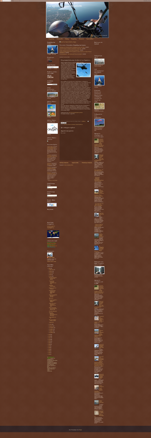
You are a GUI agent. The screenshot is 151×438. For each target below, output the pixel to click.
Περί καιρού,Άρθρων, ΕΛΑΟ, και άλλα (52, 320)
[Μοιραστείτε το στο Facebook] (64, 123)
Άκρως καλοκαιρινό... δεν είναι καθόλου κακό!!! (98, 170)
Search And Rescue (79, 124)
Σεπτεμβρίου (51, 327)
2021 (49, 352)
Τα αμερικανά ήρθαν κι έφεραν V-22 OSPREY (53, 300)
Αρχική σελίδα (75, 162)
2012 (49, 337)
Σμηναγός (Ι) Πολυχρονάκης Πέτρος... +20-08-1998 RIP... (101, 346)
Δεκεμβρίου (51, 332)
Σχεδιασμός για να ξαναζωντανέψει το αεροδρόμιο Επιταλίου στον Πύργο (72, 47)
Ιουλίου (50, 324)
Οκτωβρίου (51, 329)
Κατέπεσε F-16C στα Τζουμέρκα (52, 288)
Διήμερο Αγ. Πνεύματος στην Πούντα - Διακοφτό (53, 295)
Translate (55, 68)
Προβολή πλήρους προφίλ (51, 261)
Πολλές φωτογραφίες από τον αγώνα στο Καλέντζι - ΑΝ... (53, 308)
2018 (49, 347)
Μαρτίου (50, 271)
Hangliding (74, 39)
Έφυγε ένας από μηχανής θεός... (101, 214)
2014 (49, 341)
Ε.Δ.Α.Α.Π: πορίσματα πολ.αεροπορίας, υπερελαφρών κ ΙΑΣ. (51, 227)
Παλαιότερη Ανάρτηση (87, 162)
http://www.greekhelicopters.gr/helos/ (76, 112)
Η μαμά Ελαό (51, 322)
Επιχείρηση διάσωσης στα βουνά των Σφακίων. (53, 278)
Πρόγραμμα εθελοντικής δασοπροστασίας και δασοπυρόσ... (53, 314)
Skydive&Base (89, 39)
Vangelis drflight (50, 146)
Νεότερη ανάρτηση (64, 162)
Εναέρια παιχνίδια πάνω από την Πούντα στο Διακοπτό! (69, 50)
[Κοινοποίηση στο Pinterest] (65, 123)
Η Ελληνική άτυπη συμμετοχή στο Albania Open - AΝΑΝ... (52, 292)
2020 (49, 350)
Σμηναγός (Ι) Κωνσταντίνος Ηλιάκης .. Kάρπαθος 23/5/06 (101, 376)
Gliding (67, 39)
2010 (49, 334)
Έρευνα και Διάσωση (71, 124)
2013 (49, 339)
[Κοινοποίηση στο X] (63, 123)
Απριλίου (51, 272)
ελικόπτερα (66, 124)
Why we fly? (51, 298)
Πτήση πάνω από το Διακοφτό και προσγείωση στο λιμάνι (52, 305)
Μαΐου (50, 274)
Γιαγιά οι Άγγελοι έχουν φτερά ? (101, 402)
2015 (49, 342)
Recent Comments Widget (53, 180)
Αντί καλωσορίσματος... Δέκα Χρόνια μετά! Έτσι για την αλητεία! (71, 54)
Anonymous (49, 155)
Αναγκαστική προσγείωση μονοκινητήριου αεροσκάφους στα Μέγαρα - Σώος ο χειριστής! (99, 179)
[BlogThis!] (62, 123)
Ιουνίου (50, 276)
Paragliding (51, 39)
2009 (49, 268)
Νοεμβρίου (51, 330)
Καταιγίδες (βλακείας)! (53, 311)
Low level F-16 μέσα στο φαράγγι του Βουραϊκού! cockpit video (70, 48)
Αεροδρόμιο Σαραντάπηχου (52, 286)
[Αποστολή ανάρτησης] (88, 121)
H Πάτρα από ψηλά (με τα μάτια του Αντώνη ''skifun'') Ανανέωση (98, 225)
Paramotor (81, 39)
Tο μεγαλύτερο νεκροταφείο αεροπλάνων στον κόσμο (52, 282)
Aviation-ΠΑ (60, 39)
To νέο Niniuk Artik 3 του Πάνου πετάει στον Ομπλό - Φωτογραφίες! (98, 204)
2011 (49, 336)
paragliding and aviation (64, 5)
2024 (49, 354)
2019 (49, 349)
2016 (49, 344)
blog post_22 (49, 164)
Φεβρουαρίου (51, 269)
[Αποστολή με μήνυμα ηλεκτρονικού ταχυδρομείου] (61, 123)
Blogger (80, 429)
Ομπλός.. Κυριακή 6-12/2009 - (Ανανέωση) (101, 235)
